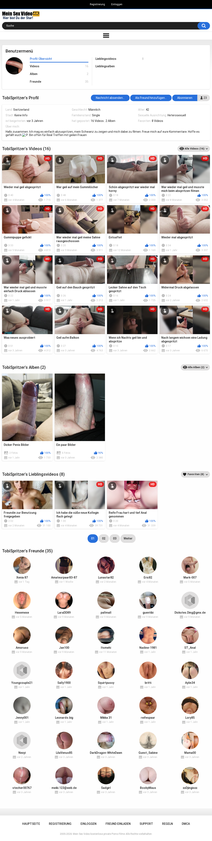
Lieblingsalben (105, 66)
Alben (59, 74)
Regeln (167, 823)
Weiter (128, 538)
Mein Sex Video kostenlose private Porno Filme (99, 833)
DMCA (186, 823)
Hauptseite (31, 823)
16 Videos (97, 121)
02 (103, 538)
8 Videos (157, 121)
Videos (59, 66)
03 (114, 538)
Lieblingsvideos (119, 58)
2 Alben (110, 121)
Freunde (59, 81)
